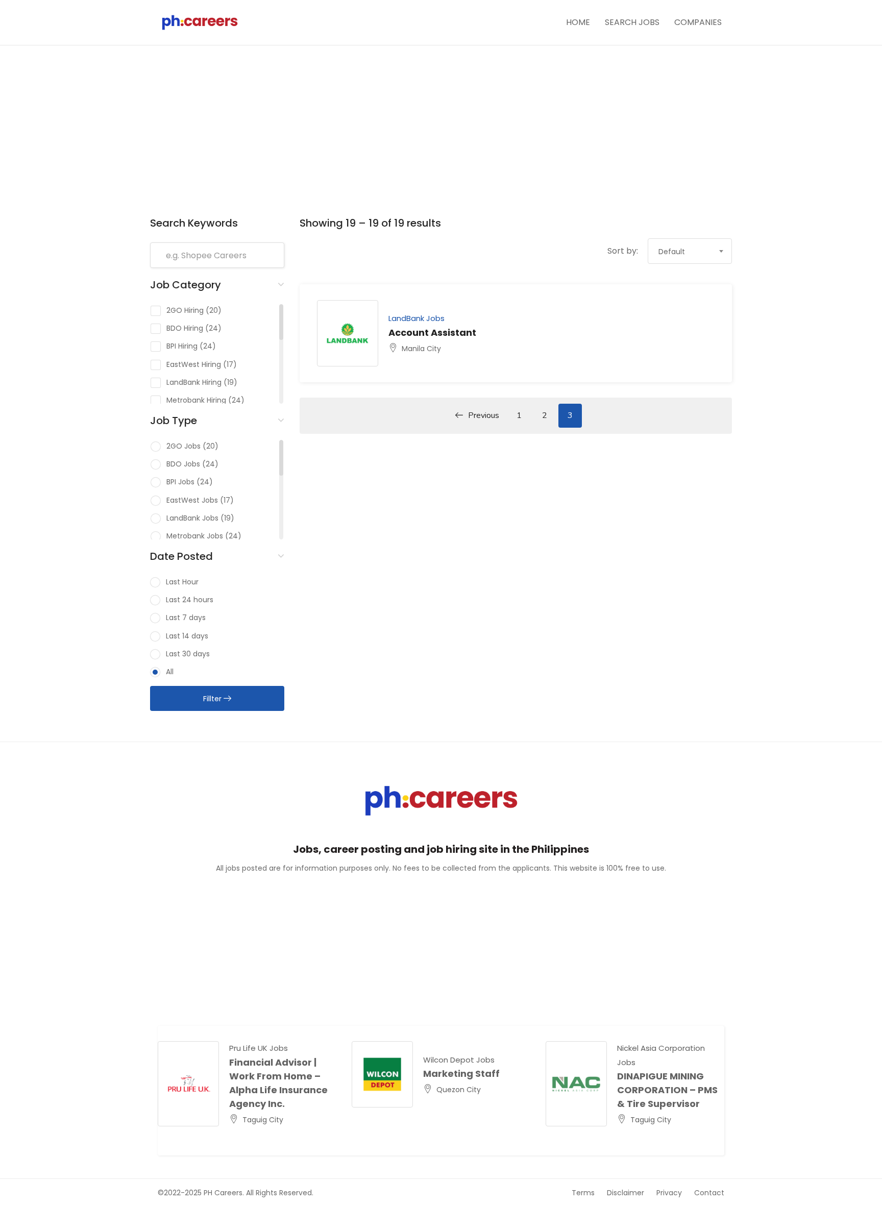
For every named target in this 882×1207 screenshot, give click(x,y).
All (170, 672)
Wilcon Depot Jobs (478, 1059)
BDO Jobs (183, 464)
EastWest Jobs (192, 500)
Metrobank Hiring (196, 400)
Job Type (173, 420)
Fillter (213, 699)
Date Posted (181, 556)
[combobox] (690, 251)
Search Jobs (632, 22)
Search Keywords (194, 223)
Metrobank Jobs (194, 536)
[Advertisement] (441, 137)
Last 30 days (188, 654)
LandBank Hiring (194, 382)
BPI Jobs (180, 482)
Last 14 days (187, 636)
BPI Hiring (182, 346)
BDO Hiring (184, 328)
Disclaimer (625, 1193)
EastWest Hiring (193, 364)
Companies (698, 22)
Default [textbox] (671, 252)
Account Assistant (432, 332)
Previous (483, 415)
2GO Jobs (183, 446)
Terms (583, 1193)
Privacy (669, 1193)
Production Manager (493, 1073)
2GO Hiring (185, 310)
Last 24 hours (189, 600)
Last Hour (182, 582)
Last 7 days (186, 617)
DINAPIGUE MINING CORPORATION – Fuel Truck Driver (299, 1090)
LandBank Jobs (192, 518)
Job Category (185, 285)
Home (578, 22)
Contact (709, 1193)
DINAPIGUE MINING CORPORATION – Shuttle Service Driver (689, 1090)
